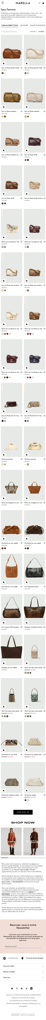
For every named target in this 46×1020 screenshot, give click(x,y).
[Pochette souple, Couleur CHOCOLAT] (25, 800)
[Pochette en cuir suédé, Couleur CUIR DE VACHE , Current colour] (2, 548)
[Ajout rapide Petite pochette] (3, 454)
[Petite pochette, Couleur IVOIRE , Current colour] (2, 464)
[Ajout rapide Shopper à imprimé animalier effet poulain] (26, 622)
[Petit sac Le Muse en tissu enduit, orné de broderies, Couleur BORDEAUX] (5, 247)
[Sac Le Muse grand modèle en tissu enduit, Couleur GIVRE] (5, 73)
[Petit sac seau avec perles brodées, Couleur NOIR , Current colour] (7, 716)
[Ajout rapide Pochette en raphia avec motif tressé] (26, 750)
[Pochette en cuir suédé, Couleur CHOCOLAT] (5, 548)
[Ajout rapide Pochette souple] (26, 790)
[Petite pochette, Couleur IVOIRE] (25, 464)
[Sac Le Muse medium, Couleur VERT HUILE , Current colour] (5, 116)
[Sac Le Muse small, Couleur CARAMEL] (25, 160)
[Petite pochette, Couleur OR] (5, 464)
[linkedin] (31, 988)
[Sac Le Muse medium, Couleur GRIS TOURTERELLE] (2, 116)
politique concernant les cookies (23, 997)
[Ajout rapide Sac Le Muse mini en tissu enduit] (3, 411)
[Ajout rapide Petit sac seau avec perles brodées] (26, 663)
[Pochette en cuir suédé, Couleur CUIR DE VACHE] (25, 548)
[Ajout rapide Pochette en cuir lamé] (3, 750)
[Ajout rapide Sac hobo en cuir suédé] (3, 582)
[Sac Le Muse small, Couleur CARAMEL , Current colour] (2, 203)
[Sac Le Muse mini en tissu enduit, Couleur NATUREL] (5, 421)
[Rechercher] (39, 3)
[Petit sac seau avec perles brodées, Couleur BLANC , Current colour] (25, 673)
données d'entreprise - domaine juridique (20, 1003)
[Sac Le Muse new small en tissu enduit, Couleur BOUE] (5, 290)
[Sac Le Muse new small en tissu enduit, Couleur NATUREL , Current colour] (2, 290)
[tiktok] (26, 988)
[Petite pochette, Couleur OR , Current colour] (28, 464)
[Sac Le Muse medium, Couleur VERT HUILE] (28, 116)
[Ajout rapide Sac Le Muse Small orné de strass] (26, 193)
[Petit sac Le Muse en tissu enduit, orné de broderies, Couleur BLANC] (25, 247)
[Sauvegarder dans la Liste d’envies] (21, 68)
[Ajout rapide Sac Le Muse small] (26, 150)
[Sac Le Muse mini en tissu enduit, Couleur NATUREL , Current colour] (28, 421)
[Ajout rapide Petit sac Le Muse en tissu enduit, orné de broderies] (3, 237)
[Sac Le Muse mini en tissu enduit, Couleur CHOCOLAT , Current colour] (2, 421)
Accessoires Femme (10, 31)
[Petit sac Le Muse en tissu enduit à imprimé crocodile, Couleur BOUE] (5, 334)
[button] (42, 31)
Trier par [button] (33, 31)
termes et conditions (13, 995)
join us (37, 1003)
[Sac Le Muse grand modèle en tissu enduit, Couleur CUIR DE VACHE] (25, 73)
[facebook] (17, 988)
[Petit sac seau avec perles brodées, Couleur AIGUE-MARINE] (28, 673)
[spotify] (22, 988)
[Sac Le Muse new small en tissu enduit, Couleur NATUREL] (25, 290)
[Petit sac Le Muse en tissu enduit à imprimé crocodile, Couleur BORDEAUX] (7, 334)
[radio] (9, 25)
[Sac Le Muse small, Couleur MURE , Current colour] (28, 160)
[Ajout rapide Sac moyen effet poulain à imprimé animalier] (3, 622)
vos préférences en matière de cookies (23, 1000)
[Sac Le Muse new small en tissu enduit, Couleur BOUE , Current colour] (28, 290)
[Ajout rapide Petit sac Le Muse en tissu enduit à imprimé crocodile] (3, 324)
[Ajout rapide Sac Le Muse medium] (3, 106)
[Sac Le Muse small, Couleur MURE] (5, 203)
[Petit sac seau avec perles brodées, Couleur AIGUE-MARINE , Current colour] (28, 716)
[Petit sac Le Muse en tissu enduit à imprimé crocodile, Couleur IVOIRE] (25, 334)
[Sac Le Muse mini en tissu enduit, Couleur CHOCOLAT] (25, 421)
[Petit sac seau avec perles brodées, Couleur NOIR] (30, 673)
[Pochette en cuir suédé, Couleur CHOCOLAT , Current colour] (28, 548)
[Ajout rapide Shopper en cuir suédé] (3, 663)
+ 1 (10, 334)
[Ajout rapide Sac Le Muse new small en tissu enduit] (3, 280)
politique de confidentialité (30, 995)
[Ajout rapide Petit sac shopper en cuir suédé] (26, 498)
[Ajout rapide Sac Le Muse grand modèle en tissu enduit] (3, 63)
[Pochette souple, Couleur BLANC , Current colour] (28, 800)
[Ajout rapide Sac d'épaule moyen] (26, 582)
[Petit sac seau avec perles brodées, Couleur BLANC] (2, 716)
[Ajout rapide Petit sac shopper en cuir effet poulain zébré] (3, 498)
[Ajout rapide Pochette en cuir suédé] (3, 538)
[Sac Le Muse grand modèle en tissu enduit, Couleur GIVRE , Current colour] (28, 73)
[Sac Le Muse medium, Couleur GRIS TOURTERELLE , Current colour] (25, 116)
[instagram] (12, 988)
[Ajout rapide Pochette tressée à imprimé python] (3, 790)
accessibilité (23, 1006)
